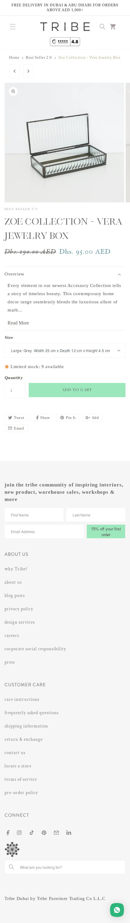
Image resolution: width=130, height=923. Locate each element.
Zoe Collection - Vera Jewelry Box (89, 57)
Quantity (14, 378)
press (10, 662)
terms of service (21, 779)
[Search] (11, 867)
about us (13, 582)
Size (9, 338)
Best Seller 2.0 (39, 57)
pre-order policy (21, 793)
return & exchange (24, 739)
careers (12, 635)
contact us (15, 753)
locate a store (18, 766)
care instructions (22, 699)
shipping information (26, 726)
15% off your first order (106, 531)
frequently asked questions (32, 713)
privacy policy (19, 609)
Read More (18, 322)
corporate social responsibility (35, 649)
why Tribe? (16, 569)
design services (20, 622)
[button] (12, 26)
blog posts (15, 595)
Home (14, 57)
